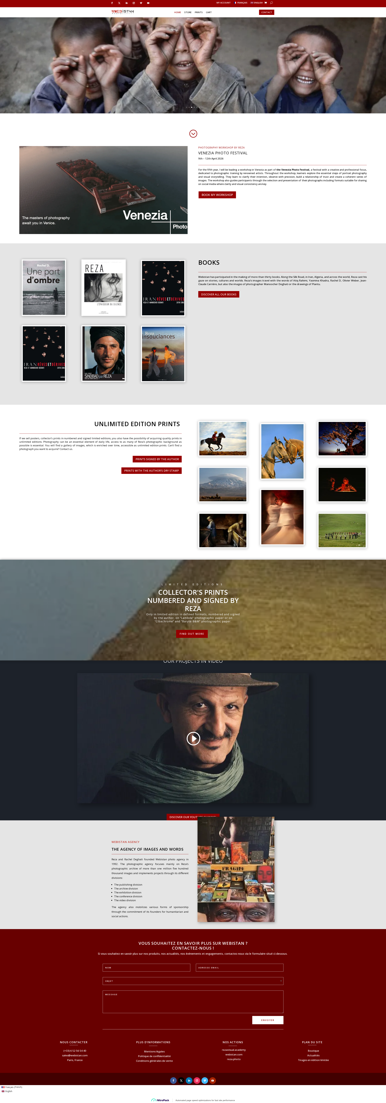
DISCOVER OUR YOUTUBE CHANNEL (193, 817)
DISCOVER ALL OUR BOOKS (218, 294)
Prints (199, 12)
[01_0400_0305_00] (342, 454)
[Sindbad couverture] (103, 379)
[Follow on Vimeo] (204, 1080)
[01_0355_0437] (222, 546)
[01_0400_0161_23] (222, 500)
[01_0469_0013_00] (282, 477)
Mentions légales (154, 1051)
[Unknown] (44, 379)
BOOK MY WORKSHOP (217, 195)
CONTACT (266, 12)
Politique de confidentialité (154, 1056)
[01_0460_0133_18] (342, 500)
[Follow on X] (181, 1080)
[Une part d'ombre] (44, 314)
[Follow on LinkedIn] (189, 1080)
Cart (209, 12)
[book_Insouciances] (163, 380)
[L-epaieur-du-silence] (103, 314)
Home (177, 12)
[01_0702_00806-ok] (282, 543)
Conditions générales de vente (154, 1060)
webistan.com (233, 1054)
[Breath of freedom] (222, 454)
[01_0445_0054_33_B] (342, 546)
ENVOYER (267, 1020)
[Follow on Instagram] (197, 1080)
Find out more (192, 633)
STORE (187, 12)
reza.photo (234, 1059)
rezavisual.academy (234, 1050)
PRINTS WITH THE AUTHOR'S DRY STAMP (151, 470)
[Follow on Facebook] (173, 1080)
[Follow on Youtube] (212, 1080)
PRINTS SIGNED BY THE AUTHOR (157, 459)
